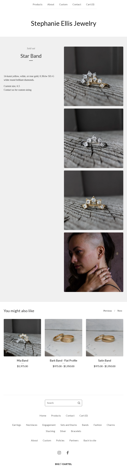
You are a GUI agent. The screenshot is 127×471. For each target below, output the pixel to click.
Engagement (49, 424)
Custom (63, 4)
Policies (60, 440)
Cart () (90, 4)
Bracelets (76, 431)
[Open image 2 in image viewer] (93, 138)
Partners (74, 440)
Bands (85, 424)
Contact (76, 4)
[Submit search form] (79, 403)
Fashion (98, 424)
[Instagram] (59, 453)
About (50, 4)
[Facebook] (68, 453)
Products (37, 4)
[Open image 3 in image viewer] (93, 200)
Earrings (16, 424)
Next (119, 310)
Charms (111, 424)
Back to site (89, 440)
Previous (107, 310)
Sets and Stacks (69, 424)
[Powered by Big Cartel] (63, 464)
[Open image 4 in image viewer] (93, 262)
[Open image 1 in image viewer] (93, 76)
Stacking (50, 431)
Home (42, 415)
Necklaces (31, 424)
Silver (63, 431)
